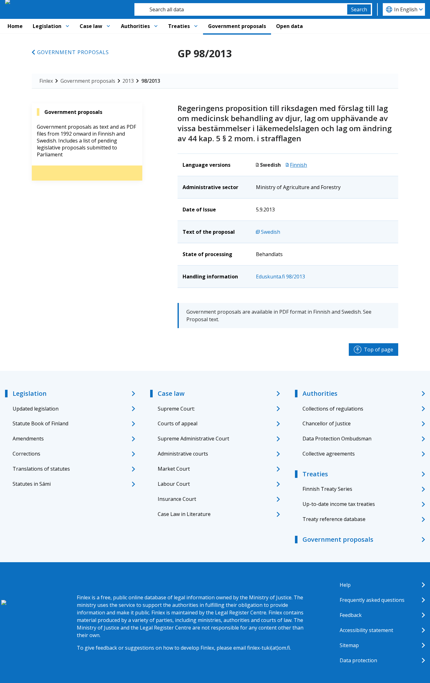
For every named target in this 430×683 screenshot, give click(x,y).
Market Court (174, 468)
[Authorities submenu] (156, 26)
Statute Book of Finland (40, 423)
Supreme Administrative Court (193, 438)
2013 (128, 80)
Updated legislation (36, 408)
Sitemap (349, 645)
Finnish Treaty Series (327, 488)
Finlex (46, 80)
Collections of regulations (333, 408)
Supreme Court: (176, 408)
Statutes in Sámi (32, 483)
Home (15, 26)
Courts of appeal (177, 423)
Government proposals (237, 26)
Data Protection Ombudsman (337, 438)
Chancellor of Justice (327, 423)
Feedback (351, 615)
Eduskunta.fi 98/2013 (280, 276)
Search (359, 9)
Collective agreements (329, 453)
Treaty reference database (334, 519)
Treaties (179, 26)
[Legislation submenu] (67, 26)
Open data (289, 26)
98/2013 (150, 80)
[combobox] (240, 9)
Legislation (47, 26)
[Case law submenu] (108, 26)
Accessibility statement (366, 630)
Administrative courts (183, 453)
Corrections (26, 453)
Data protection (358, 660)
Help (345, 584)
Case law (91, 26)
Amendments (28, 438)
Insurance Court (177, 498)
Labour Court (174, 483)
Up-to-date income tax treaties (339, 504)
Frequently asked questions (372, 599)
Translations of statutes (41, 468)
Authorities (135, 26)
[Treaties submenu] (196, 26)
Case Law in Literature (184, 514)
